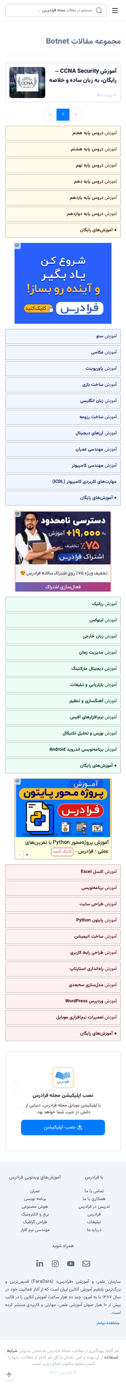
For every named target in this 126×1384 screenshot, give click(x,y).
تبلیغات (94, 1222)
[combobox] (52, 10)
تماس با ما (94, 1191)
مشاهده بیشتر (108, 1323)
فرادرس (94, 1214)
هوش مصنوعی (35, 1206)
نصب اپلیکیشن (60, 1127)
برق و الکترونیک (35, 1214)
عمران (35, 1191)
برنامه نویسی (35, 1199)
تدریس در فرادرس (94, 1206)
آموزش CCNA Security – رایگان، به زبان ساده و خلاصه (83, 76)
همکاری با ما (94, 1199)
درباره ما (94, 1230)
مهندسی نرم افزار (35, 1230)
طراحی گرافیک (35, 1222)
